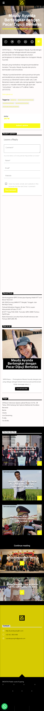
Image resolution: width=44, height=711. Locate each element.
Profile (4, 418)
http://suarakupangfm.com (14, 631)
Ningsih (6, 462)
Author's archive (22, 126)
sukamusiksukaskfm (11, 106)
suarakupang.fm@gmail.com (15, 638)
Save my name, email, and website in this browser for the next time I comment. (23, 184)
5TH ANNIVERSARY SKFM (22, 557)
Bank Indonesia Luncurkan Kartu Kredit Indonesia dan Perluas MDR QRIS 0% (22, 450)
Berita (4, 410)
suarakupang (8, 103)
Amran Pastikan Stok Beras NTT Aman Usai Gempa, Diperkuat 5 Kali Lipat (22, 484)
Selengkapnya (7, 94)
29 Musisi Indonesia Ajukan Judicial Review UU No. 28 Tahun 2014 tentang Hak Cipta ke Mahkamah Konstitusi (20, 688)
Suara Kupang (8, 497)
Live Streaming (7, 415)
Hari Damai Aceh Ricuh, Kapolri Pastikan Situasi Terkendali (22, 519)
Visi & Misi (5, 421)
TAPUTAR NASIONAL (25, 13)
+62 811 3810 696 (12, 635)
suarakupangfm (22, 103)
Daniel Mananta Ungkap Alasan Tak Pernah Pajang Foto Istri (22, 586)
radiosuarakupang (25, 100)
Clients (4, 413)
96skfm (13, 100)
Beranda (5, 407)
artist (14, 13)
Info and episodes (21, 389)
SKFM (6, 118)
